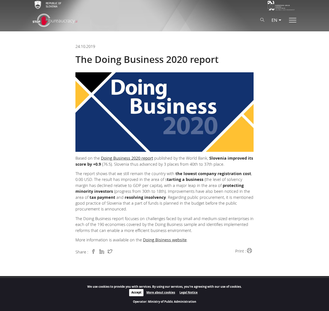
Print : (241, 251)
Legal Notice (188, 292)
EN (274, 20)
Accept (136, 292)
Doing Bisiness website (165, 239)
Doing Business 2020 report (127, 158)
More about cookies (160, 292)
